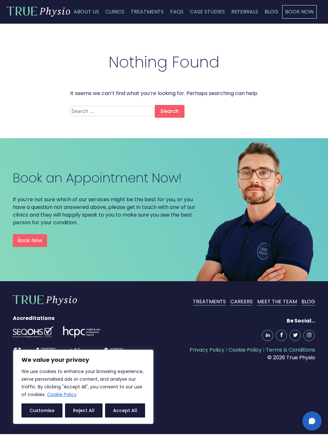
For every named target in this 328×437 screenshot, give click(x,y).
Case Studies (207, 11)
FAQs (177, 11)
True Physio (38, 11)
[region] (83, 386)
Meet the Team (277, 301)
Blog (271, 11)
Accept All (125, 410)
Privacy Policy (207, 350)
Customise (41, 410)
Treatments (147, 11)
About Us (86, 11)
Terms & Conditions (290, 350)
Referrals (244, 11)
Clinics (114, 11)
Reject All (83, 410)
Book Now (299, 11)
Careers (241, 301)
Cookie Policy (62, 394)
